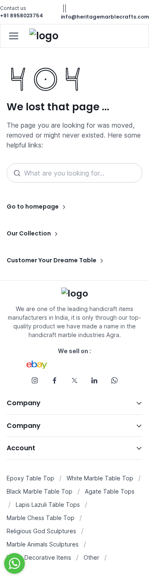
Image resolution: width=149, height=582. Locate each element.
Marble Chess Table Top (40, 517)
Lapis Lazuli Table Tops (48, 504)
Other (91, 557)
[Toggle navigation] (13, 36)
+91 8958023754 (21, 15)
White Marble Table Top (100, 478)
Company (24, 403)
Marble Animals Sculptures (43, 544)
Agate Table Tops (110, 491)
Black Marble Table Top (39, 491)
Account (21, 448)
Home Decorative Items (39, 557)
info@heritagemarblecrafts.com (105, 16)
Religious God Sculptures (41, 530)
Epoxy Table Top (30, 478)
